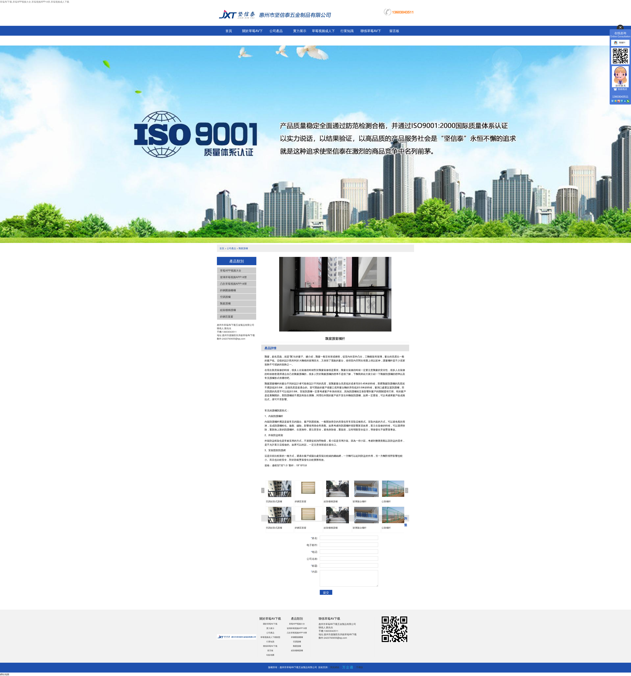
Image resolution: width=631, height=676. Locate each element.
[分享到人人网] (625, 101)
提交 (326, 592)
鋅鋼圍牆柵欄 (228, 290)
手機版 (359, 667)
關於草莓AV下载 (270, 623)
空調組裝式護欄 (274, 501)
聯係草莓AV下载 (270, 645)
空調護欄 (225, 297)
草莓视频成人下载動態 (270, 637)
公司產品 (276, 30)
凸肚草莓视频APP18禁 (233, 283)
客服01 (622, 42)
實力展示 (299, 30)
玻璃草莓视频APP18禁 (233, 277)
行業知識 (347, 30)
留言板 (394, 30)
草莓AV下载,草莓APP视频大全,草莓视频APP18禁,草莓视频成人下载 (34, 1)
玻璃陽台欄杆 (359, 501)
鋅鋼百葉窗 (226, 316)
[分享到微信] (628, 101)
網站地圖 (4, 674)
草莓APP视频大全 (230, 270)
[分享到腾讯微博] (621, 101)
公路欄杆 (386, 501)
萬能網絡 (334, 667)
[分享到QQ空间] (615, 101)
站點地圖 (270, 654)
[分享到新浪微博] (618, 101)
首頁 (228, 30)
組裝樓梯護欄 (228, 310)
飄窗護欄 (243, 248)
